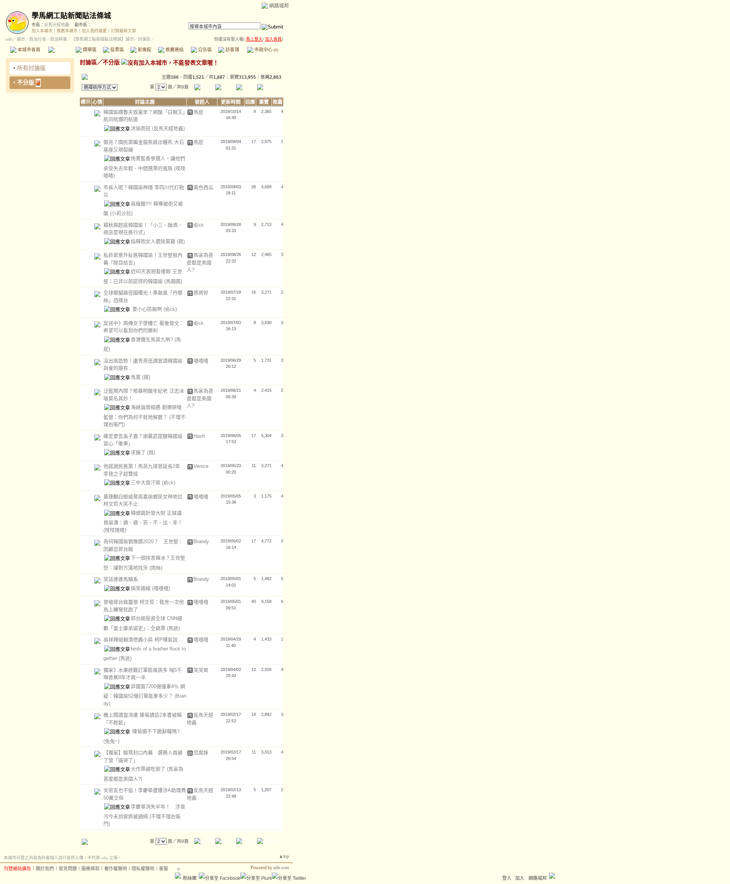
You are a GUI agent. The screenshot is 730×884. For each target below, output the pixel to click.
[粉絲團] (178, 876)
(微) (181, 241)
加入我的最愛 (94, 31)
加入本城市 (42, 31)
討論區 (61, 49)
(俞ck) (170, 309)
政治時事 (58, 39)
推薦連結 (174, 49)
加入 (519, 878)
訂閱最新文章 (123, 31)
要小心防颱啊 (147, 309)
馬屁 (198, 112)
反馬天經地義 (56, 24)
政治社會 (37, 39)
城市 (21, 39)
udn (9, 39)
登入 (506, 878)
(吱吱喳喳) (114, 530)
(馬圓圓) (173, 281)
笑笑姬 (201, 670)
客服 (163, 868)
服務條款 (90, 868)
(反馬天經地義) (168, 128)
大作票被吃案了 (149, 769)
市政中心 (265, 49)
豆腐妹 (201, 752)
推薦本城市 (67, 31)
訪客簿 (231, 49)
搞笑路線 (141, 588)
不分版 (25, 82)
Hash (199, 436)
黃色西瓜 (203, 187)
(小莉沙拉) (121, 213)
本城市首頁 (28, 49)
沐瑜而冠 (141, 128)
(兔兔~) (111, 741)
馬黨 (136, 377)
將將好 (201, 293)
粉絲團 (190, 878)
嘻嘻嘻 (201, 361)
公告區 (204, 49)
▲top (284, 856)
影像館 (143, 49)
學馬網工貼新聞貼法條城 (71, 16)
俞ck (199, 225)
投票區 (116, 49)
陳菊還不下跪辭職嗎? (155, 731)
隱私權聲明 (143, 868)
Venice (201, 466)
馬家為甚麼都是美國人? (200, 262)
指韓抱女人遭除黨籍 (154, 241)
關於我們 (45, 868)
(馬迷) (173, 628)
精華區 (89, 49)
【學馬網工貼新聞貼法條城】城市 (102, 39)
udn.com (281, 867)
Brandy (201, 541)
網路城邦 (279, 5)
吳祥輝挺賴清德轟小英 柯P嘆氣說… (142, 639)
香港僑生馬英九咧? (153, 339)
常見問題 (68, 868)
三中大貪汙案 (146, 482)
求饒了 (139, 452)
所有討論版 (31, 68)
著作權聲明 (115, 868)
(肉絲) (155, 568)
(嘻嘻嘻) (161, 588)
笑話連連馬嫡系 (120, 579)
